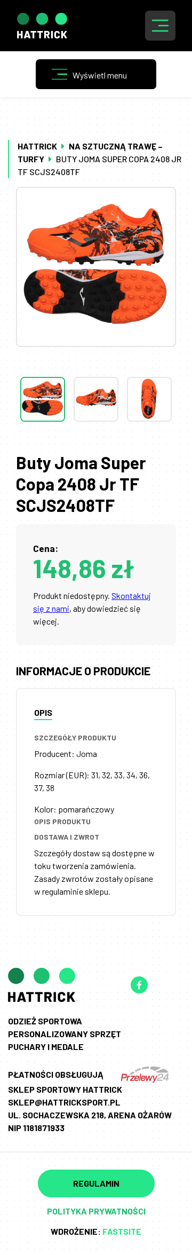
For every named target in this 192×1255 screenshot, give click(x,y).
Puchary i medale (46, 1046)
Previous (96, 355)
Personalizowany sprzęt (64, 1034)
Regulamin (96, 1183)
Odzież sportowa (45, 1021)
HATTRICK (37, 146)
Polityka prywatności (96, 1211)
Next (96, 443)
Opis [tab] (43, 712)
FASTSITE (121, 1231)
